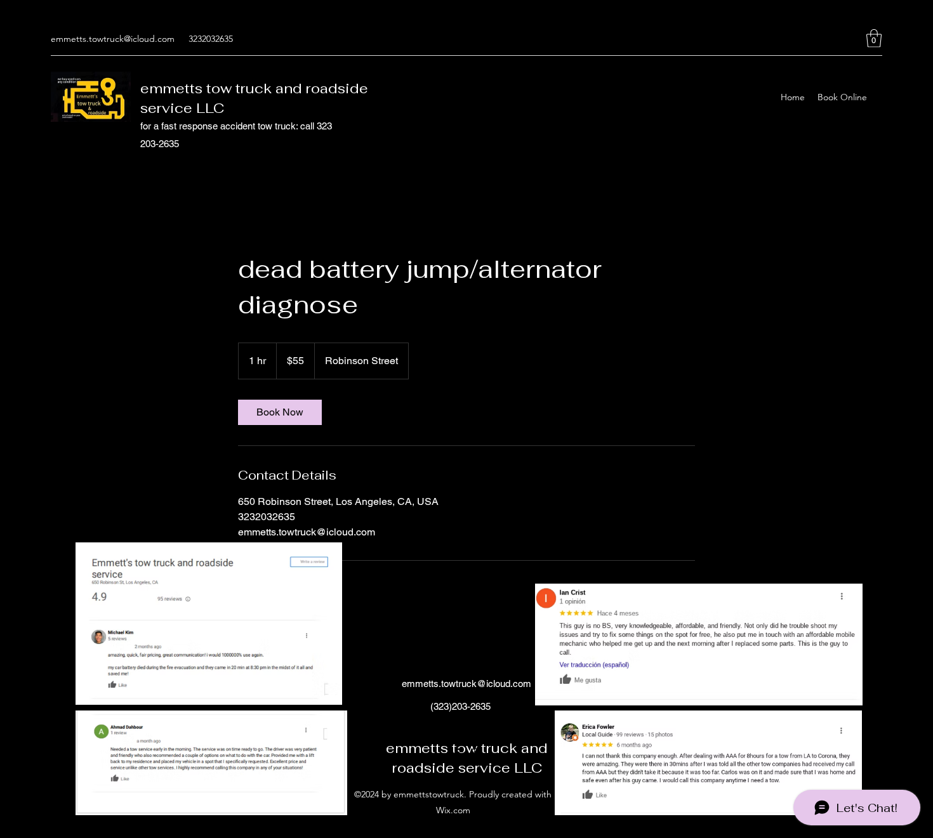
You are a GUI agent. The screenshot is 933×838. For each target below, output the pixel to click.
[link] (280, 412)
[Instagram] (855, 38)
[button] (874, 38)
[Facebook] (836, 38)
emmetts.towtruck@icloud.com (113, 38)
